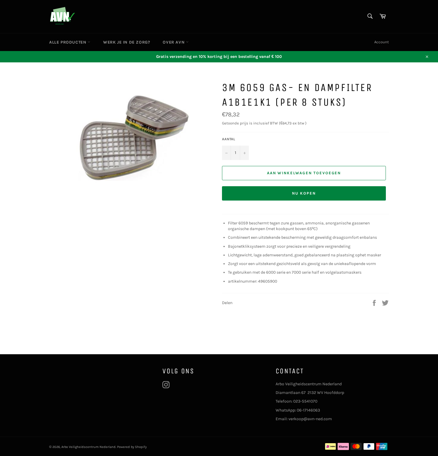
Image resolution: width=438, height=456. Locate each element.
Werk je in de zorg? (126, 42)
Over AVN (174, 42)
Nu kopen (304, 193)
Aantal (228, 139)
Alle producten (68, 42)
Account (381, 42)
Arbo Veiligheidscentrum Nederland (88, 447)
